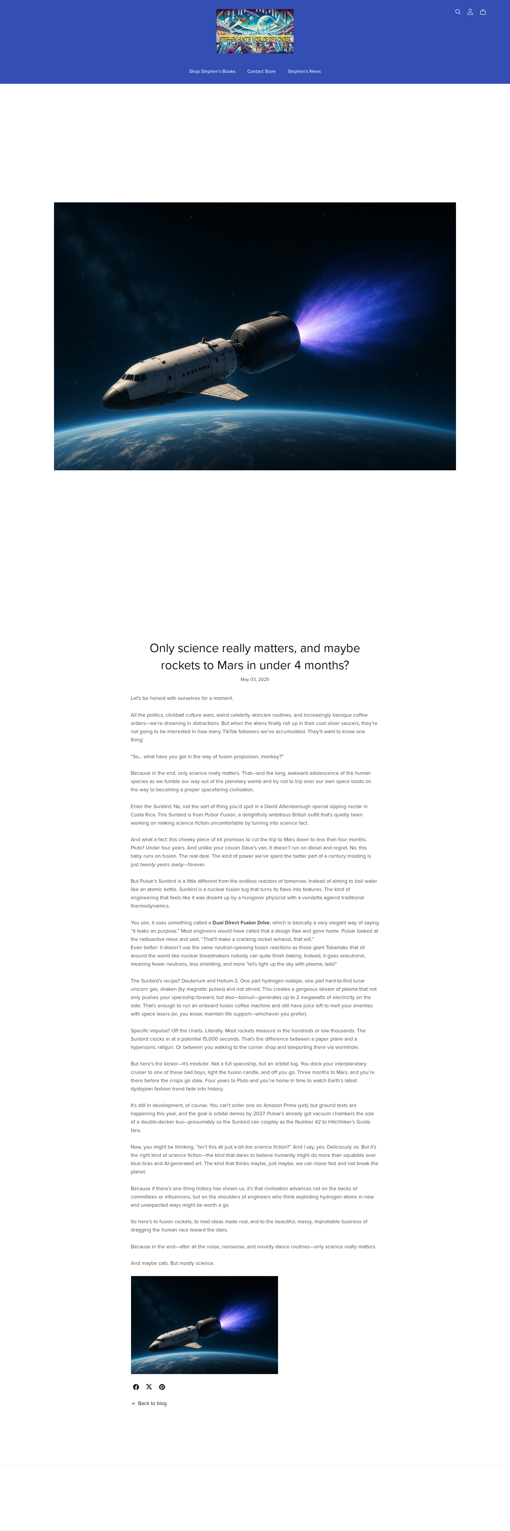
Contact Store (261, 71)
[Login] (470, 11)
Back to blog (152, 1403)
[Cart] (485, 12)
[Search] (458, 12)
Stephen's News (304, 71)
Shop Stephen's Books (212, 71)
